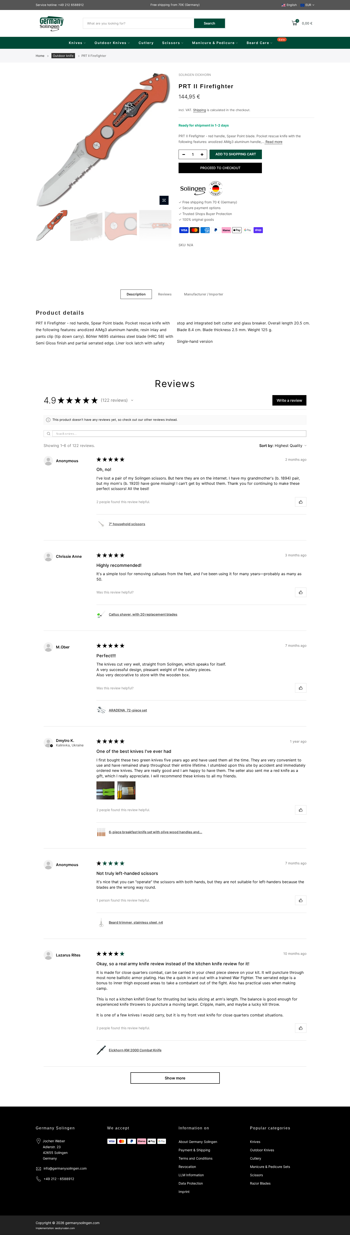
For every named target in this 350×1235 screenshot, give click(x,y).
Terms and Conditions (195, 1158)
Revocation (187, 1167)
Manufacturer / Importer (203, 294)
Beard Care (258, 43)
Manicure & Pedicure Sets (270, 1167)
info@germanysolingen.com (65, 1168)
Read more (273, 142)
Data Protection (191, 1183)
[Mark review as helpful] (300, 502)
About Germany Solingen (198, 1142)
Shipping (199, 110)
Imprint (184, 1192)
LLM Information (191, 1175)
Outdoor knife (63, 56)
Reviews (165, 294)
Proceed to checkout (220, 168)
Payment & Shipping (194, 1150)
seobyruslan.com (65, 1228)
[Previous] (44, 140)
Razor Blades (260, 1183)
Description (136, 294)
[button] (132, 400)
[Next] (163, 140)
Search (209, 23)
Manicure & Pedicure (213, 43)
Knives (76, 43)
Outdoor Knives (111, 43)
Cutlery (146, 43)
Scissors (171, 43)
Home (40, 56)
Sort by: (266, 445)
